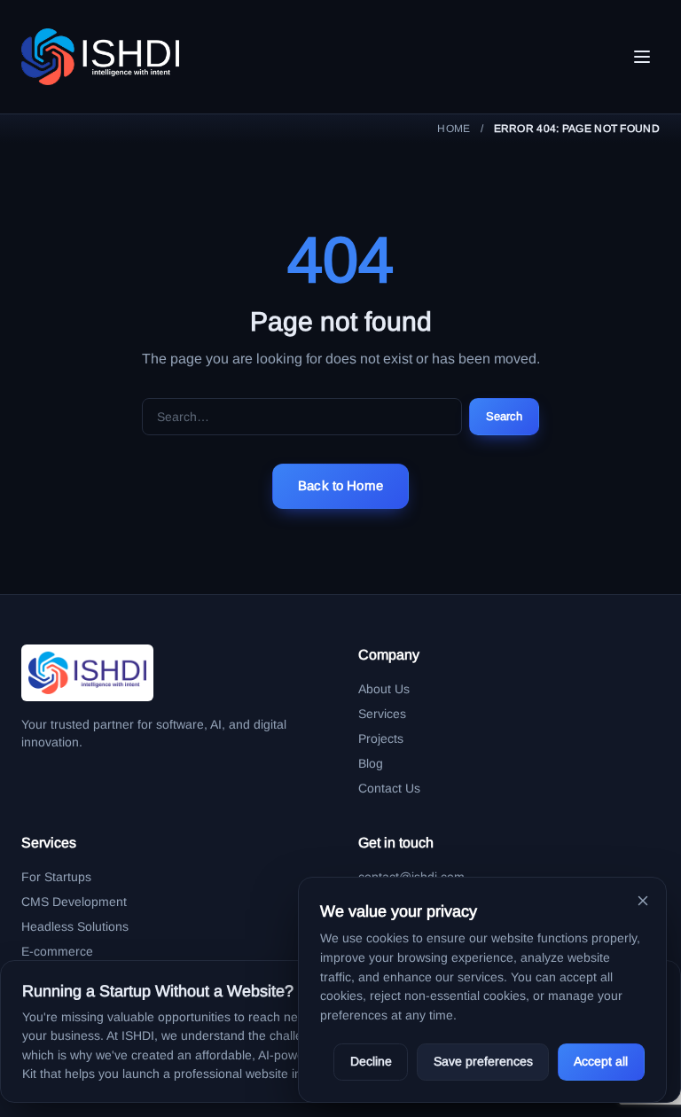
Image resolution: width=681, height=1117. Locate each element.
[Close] (643, 901)
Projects (380, 738)
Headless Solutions (75, 926)
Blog (370, 763)
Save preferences (483, 1061)
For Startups (56, 877)
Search (504, 416)
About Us (384, 689)
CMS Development (74, 901)
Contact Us (389, 788)
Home (453, 128)
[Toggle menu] (642, 56)
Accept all (601, 1061)
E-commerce (57, 951)
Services (382, 714)
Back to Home (340, 485)
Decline (371, 1061)
